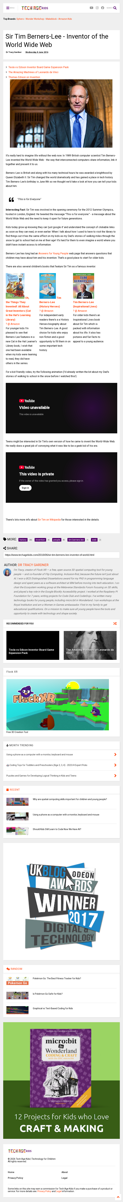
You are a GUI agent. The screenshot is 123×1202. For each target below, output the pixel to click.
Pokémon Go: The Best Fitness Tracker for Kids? (57, 978)
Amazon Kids (65, 19)
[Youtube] (91, 8)
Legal (64, 1178)
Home (11, 1172)
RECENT (14, 789)
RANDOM (16, 968)
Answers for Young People (53, 253)
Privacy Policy (15, 1178)
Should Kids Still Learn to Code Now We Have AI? (57, 829)
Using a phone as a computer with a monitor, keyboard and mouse (66, 814)
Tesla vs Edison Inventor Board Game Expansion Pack (38, 67)
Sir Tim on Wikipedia (49, 519)
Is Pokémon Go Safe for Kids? (48, 994)
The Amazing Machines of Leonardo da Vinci (33, 72)
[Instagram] (97, 8)
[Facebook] (102, 8)
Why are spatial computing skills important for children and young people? (70, 799)
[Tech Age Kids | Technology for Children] (35, 9)
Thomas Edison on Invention (24, 77)
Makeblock (51, 19)
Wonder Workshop (35, 19)
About (65, 1172)
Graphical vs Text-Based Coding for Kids (53, 1008)
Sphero (20, 19)
